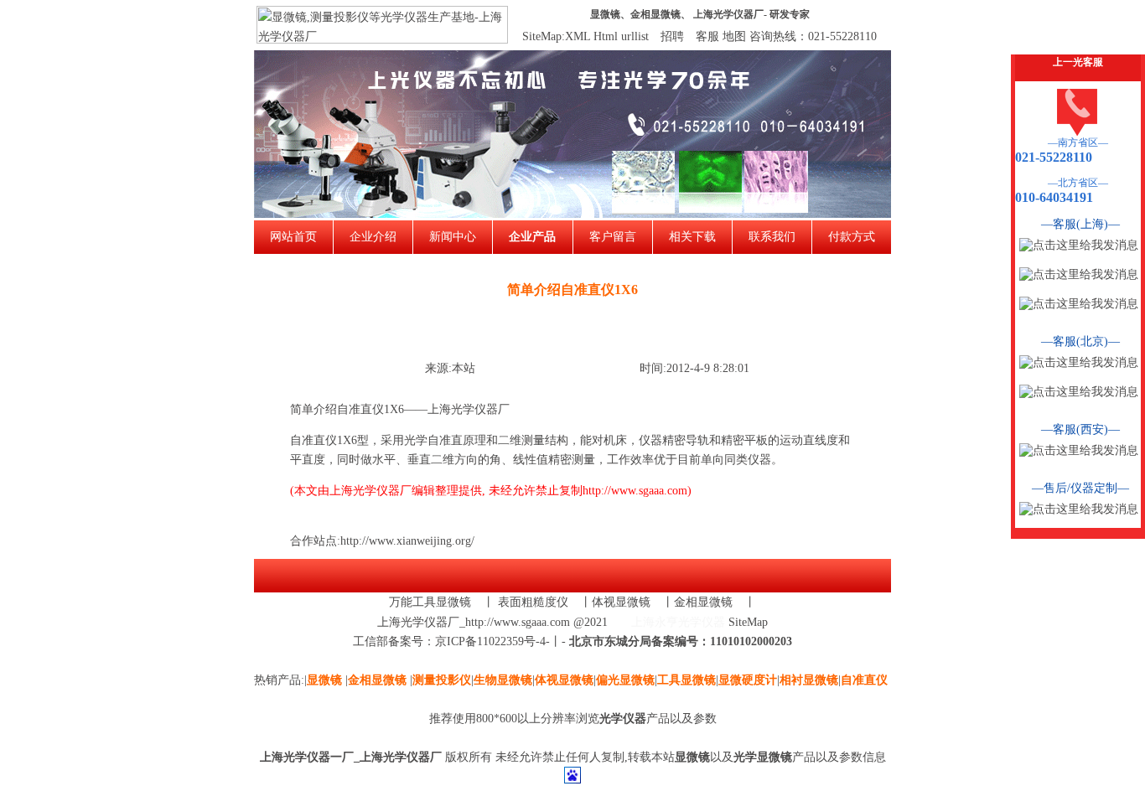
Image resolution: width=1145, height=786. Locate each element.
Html (605, 36)
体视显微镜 (621, 602)
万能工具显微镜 (430, 602)
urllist (635, 36)
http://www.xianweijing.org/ (407, 541)
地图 (734, 36)
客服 (707, 36)
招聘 (672, 36)
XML (577, 36)
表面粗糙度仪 (533, 602)
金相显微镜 (655, 14)
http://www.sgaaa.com (635, 490)
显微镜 (605, 14)
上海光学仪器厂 (728, 14)
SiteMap (748, 622)
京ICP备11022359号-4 (490, 641)
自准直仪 (313, 440)
